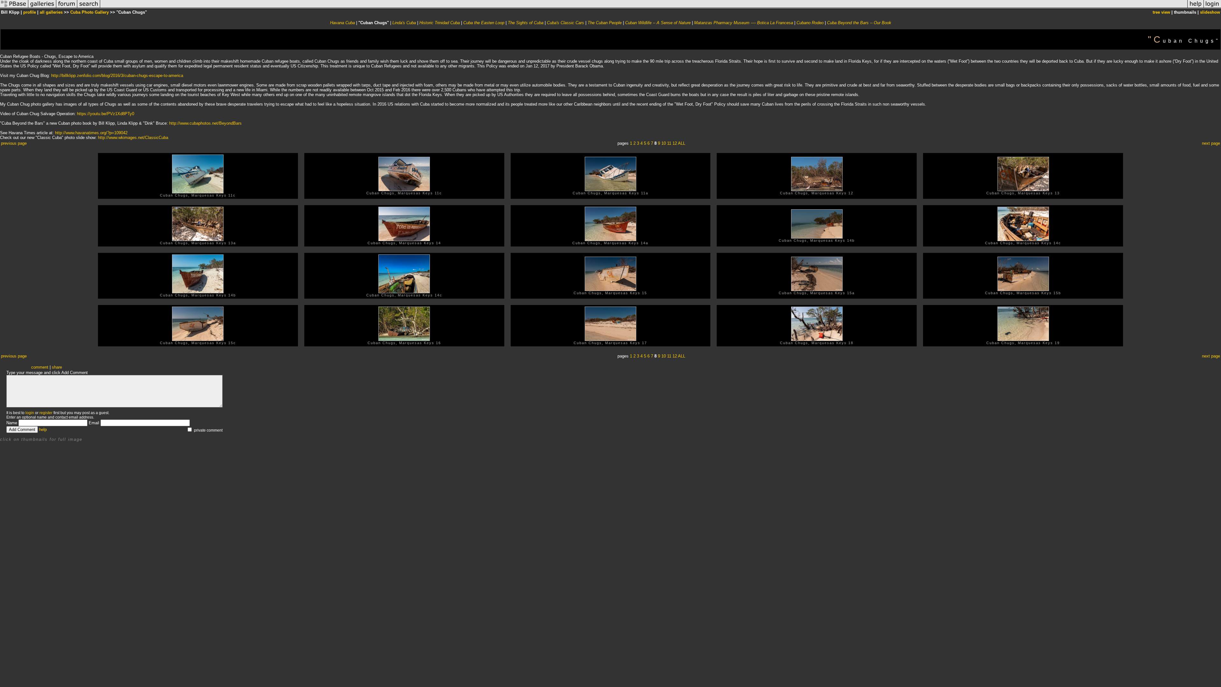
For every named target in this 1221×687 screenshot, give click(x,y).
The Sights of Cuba (525, 22)
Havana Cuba (342, 22)
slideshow (1210, 12)
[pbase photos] (14, 7)
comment (39, 367)
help (43, 429)
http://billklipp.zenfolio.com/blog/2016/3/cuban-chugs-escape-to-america (117, 75)
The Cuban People (605, 22)
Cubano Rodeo (810, 22)
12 (675, 143)
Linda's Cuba (404, 22)
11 (669, 143)
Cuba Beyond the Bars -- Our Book (859, 22)
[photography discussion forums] (66, 7)
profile (29, 12)
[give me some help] (1195, 7)
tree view (1161, 12)
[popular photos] (643, 7)
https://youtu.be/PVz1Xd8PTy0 (105, 113)
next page (1211, 143)
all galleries (51, 12)
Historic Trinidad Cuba (439, 22)
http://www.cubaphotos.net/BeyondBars (205, 123)
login (29, 413)
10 (663, 143)
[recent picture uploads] (42, 7)
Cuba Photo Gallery (89, 12)
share (57, 367)
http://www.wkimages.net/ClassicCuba (133, 137)
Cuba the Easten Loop (483, 22)
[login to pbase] (1212, 7)
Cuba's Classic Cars (565, 22)
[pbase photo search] (88, 7)
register (45, 413)
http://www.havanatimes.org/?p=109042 (91, 132)
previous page (14, 143)
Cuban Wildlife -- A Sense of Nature (658, 22)
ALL (681, 143)
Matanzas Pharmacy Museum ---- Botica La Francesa (744, 22)
